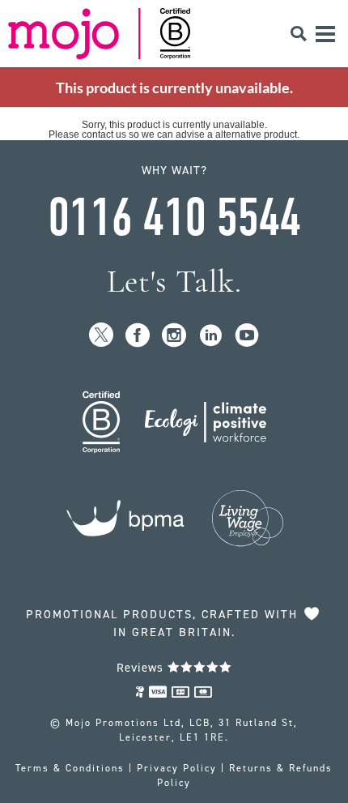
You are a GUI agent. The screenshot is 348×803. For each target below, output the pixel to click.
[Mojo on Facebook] (138, 335)
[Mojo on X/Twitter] (101, 335)
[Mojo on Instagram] (174, 335)
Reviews (142, 668)
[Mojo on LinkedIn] (210, 335)
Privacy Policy (177, 768)
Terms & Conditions (70, 768)
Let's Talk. (174, 281)
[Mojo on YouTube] (247, 335)
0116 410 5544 (174, 218)
